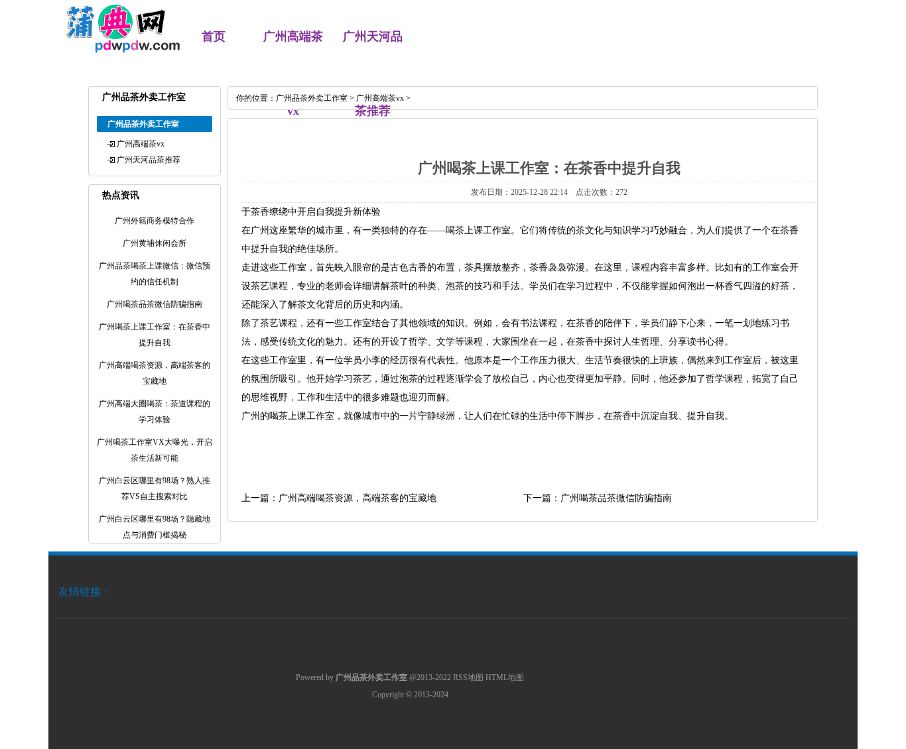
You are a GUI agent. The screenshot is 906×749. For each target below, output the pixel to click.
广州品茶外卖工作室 (312, 98)
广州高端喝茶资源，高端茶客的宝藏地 (357, 498)
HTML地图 (504, 677)
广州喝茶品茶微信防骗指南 (616, 498)
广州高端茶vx (140, 143)
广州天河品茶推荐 (148, 159)
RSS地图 (468, 677)
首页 (214, 36)
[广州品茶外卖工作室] (115, 50)
